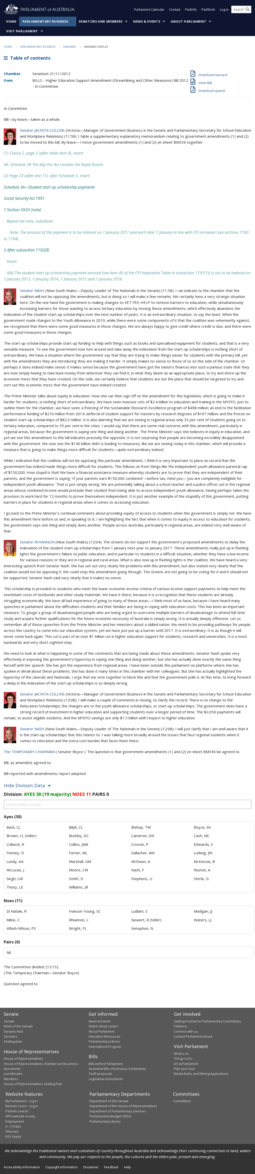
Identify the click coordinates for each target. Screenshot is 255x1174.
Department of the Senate (108, 1101)
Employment (14, 1121)
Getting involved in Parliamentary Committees (207, 1021)
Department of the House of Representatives (123, 1106)
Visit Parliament (22, 31)
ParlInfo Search (16, 1111)
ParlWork (208, 9)
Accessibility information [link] (22, 1167)
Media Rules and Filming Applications (201, 1073)
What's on (181, 1053)
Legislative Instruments (106, 1079)
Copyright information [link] (61, 1167)
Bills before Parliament (106, 1063)
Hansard (69, 46)
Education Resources (104, 1036)
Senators (10, 1036)
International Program (105, 1046)
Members (11, 1079)
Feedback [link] (111, 1167)
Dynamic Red (13, 1031)
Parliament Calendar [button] (149, 9)
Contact (174, 9)
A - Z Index (13, 1126)
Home (11, 21)
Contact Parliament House (193, 1036)
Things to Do (183, 1058)
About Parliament (188, 21)
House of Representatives (23, 1058)
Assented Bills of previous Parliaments (117, 1068)
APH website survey (20, 1116)
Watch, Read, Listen (103, 1026)
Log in (224, 9)
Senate (9, 1021)
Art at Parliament (186, 1063)
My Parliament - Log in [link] (21, 1101)
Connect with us (186, 1031)
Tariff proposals (100, 1073)
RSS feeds (13, 1136)
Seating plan (13, 1041)
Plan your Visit (184, 1068)
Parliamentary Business (45, 21)
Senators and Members (101, 21)
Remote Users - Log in (21, 1106)
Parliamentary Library (104, 1041)
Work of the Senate (18, 1026)
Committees (182, 1101)
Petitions (180, 1026)
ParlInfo (191, 9)
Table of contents (29, 58)
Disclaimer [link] (91, 1167)
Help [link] (127, 1167)
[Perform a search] (247, 9)
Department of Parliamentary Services (117, 1111)
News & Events (146, 21)
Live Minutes (13, 1073)
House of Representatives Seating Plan (33, 1084)
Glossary (11, 1131)
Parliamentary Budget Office (110, 1116)
